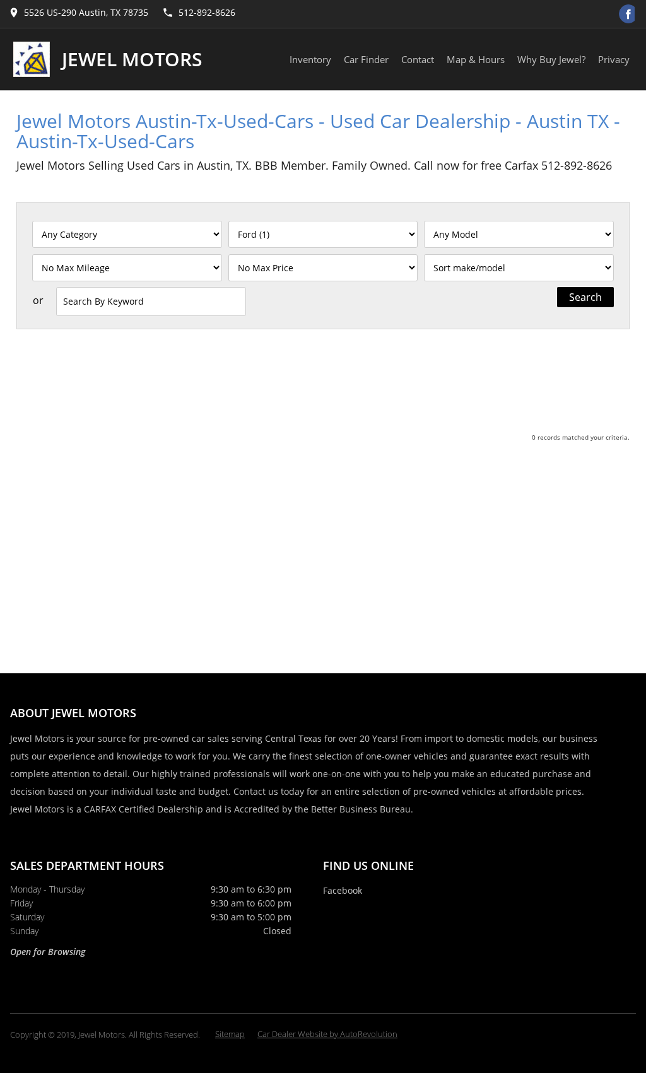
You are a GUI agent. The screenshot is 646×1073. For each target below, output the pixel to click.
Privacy (614, 59)
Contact (417, 59)
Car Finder (366, 59)
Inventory (310, 59)
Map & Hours (476, 59)
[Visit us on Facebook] (628, 13)
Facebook (342, 890)
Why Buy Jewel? (551, 59)
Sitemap (230, 1034)
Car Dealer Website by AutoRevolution (327, 1034)
